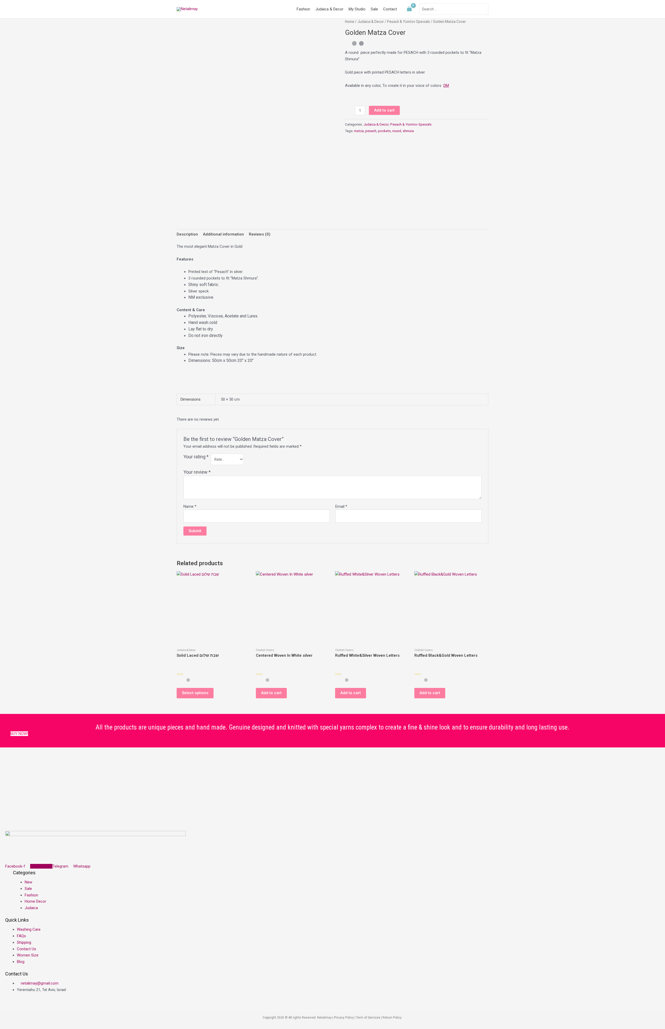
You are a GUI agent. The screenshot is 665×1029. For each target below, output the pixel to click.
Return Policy (392, 1017)
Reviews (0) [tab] (259, 234)
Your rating (196, 456)
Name (189, 506)
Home (349, 21)
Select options (195, 693)
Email (341, 506)
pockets (384, 131)
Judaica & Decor (329, 9)
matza (359, 131)
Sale (374, 9)
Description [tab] (187, 234)
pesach (370, 131)
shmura (408, 131)
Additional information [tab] (223, 234)
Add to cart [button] (271, 693)
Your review (197, 472)
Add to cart (384, 110)
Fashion (303, 9)
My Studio (357, 9)
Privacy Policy (344, 1017)
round (396, 131)
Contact (390, 9)
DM (446, 85)
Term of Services (368, 1017)
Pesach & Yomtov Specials (408, 21)
